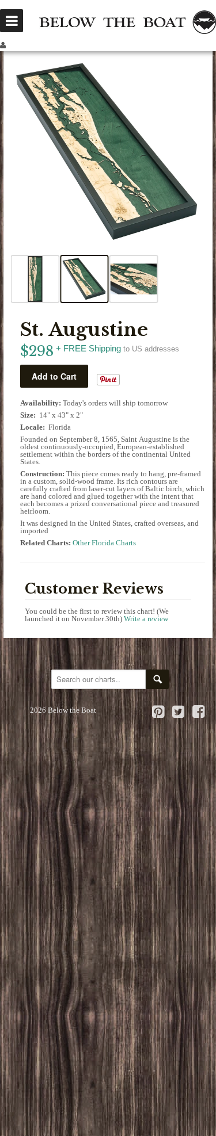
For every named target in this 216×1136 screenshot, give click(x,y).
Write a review (146, 618)
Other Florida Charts (104, 542)
